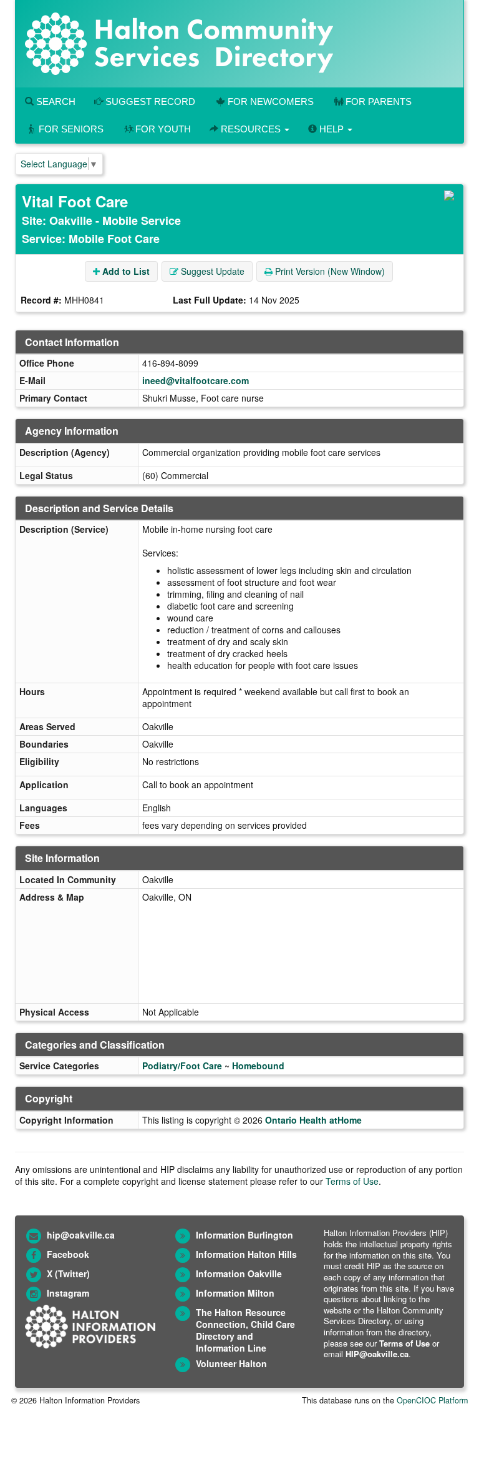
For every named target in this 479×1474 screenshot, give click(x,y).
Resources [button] (250, 129)
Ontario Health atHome (313, 1120)
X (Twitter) (68, 1273)
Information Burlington (244, 1235)
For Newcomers (271, 101)
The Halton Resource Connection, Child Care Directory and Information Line (245, 1330)
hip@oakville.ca (81, 1235)
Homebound (258, 1065)
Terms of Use (352, 1181)
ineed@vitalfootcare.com (195, 380)
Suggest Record (149, 101)
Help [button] (331, 129)
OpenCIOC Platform (432, 1400)
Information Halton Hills (246, 1254)
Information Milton (235, 1293)
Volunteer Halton (231, 1363)
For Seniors (71, 129)
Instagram (68, 1293)
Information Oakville (239, 1273)
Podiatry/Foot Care (182, 1065)
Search (54, 101)
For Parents (379, 101)
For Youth (163, 129)
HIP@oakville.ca (377, 1354)
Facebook (68, 1254)
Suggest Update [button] (211, 271)
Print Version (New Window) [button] (329, 271)
